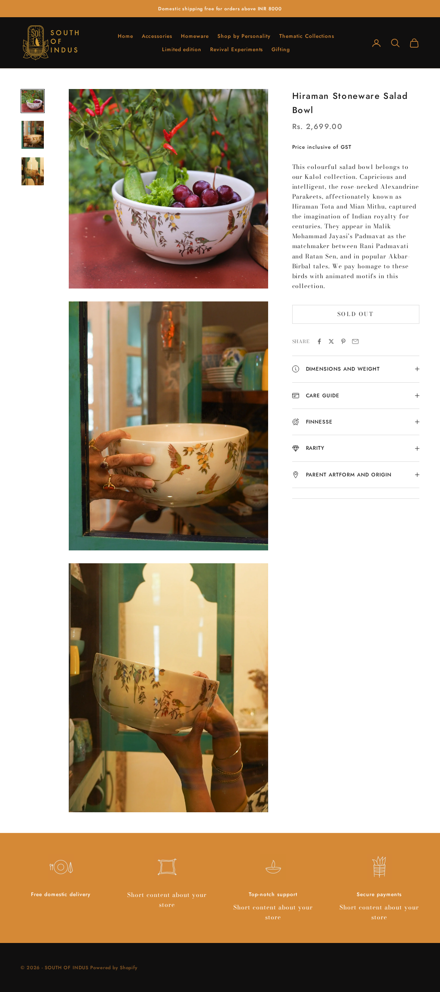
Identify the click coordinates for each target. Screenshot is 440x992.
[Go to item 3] (33, 171)
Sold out (355, 314)
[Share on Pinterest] (343, 341)
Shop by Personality (244, 36)
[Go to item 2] (33, 135)
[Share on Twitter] (331, 341)
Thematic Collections (306, 36)
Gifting (281, 49)
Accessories (157, 36)
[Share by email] (355, 341)
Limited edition (182, 49)
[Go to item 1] (33, 101)
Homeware (195, 36)
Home (125, 36)
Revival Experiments (236, 49)
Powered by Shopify (114, 967)
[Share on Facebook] (319, 341)
